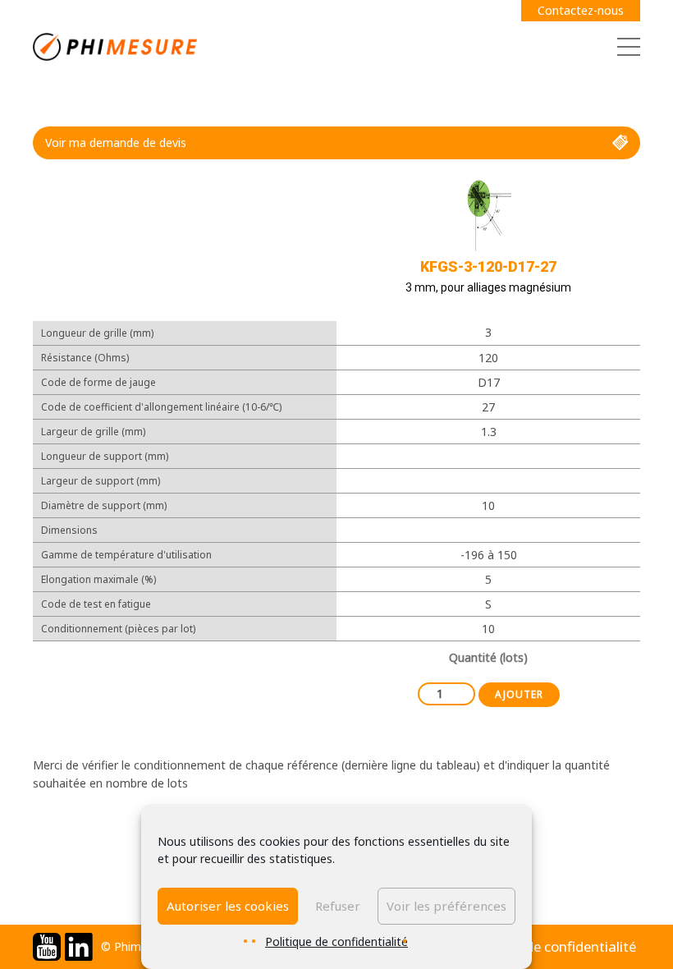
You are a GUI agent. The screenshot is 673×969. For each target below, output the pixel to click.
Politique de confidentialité (336, 941)
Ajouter (519, 694)
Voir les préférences (446, 906)
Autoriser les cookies (228, 906)
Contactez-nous (581, 10)
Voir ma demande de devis (115, 142)
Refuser (337, 906)
